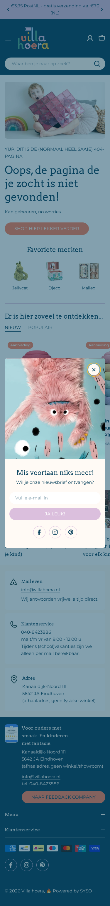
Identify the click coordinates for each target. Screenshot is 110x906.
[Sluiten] (93, 369)
